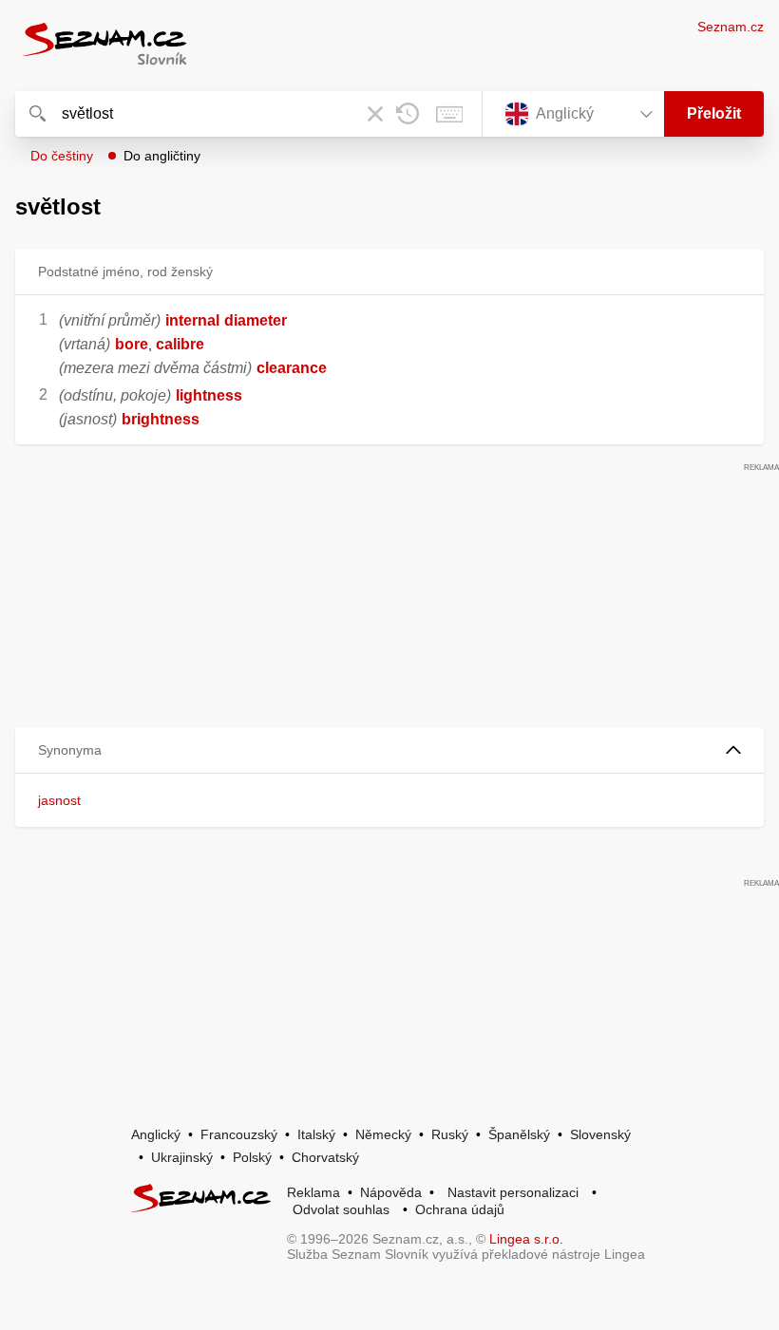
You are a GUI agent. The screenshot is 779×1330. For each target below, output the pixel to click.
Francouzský (238, 1134)
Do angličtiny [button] (162, 155)
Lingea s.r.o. (526, 1238)
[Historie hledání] (407, 114)
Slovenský (600, 1134)
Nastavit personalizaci (513, 1192)
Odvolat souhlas (341, 1209)
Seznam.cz (730, 26)
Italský (316, 1134)
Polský (252, 1157)
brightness (161, 419)
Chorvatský (325, 1157)
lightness (209, 395)
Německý (383, 1134)
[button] (389, 750)
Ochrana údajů (459, 1209)
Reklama (313, 1192)
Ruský (449, 1134)
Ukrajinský (182, 1157)
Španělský (519, 1134)
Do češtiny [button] (61, 155)
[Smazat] (375, 114)
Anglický (155, 1134)
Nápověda (391, 1192)
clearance (291, 368)
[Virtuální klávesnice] (449, 114)
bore (131, 344)
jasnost (59, 800)
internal (192, 320)
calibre (180, 344)
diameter (255, 320)
